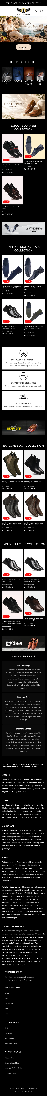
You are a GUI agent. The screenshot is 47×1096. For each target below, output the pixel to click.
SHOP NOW (23, 47)
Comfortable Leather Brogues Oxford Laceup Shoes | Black (11, 622)
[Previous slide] (4, 34)
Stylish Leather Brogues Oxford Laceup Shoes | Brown (34, 619)
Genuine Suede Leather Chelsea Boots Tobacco (12, 482)
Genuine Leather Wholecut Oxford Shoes (11, 580)
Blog (6, 1009)
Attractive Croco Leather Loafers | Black (12, 166)
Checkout (8, 1033)
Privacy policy (27, 1091)
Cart (6, 1028)
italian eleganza (22, 1088)
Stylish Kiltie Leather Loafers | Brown (11, 207)
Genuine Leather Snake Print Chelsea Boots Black (11, 524)
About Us (8, 998)
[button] (4, 11)
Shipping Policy (10, 1073)
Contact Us (9, 1004)
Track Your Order (11, 1044)
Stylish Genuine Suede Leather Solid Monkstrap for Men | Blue (12, 287)
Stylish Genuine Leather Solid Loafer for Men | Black (33, 162)
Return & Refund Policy (14, 1068)
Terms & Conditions (12, 1063)
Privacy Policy (10, 1058)
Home (7, 993)
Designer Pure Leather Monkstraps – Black (9, 327)
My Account (9, 1038)
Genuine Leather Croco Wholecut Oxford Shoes (32, 580)
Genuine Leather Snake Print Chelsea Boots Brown (33, 524)
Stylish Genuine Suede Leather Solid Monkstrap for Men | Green (34, 328)
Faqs (6, 1014)
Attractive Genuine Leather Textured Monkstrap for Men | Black (34, 287)
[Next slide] (42, 34)
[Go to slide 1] (23, 49)
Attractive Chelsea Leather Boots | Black (32, 482)
